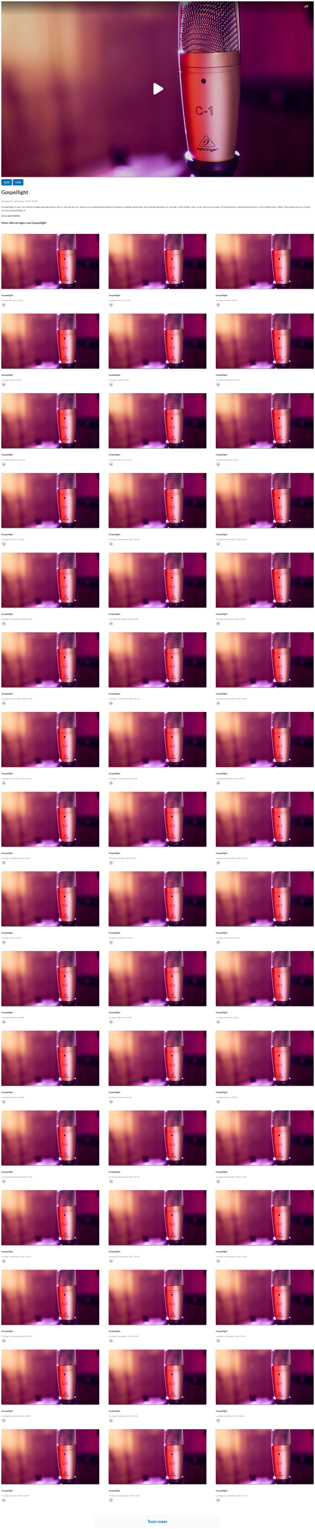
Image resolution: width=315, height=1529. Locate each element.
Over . (11, 215)
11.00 (18, 182)
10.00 (7, 182)
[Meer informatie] (3, 304)
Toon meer (157, 1521)
